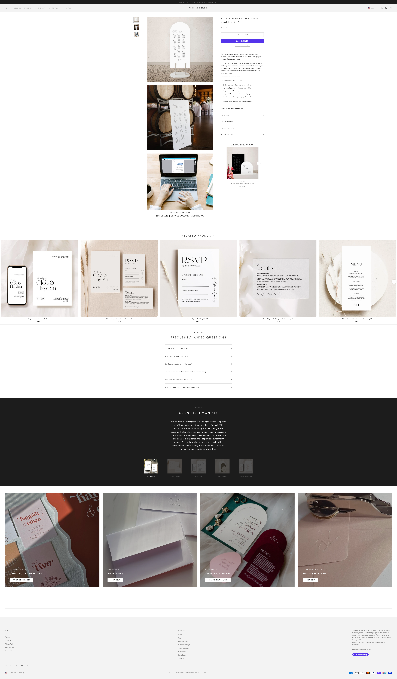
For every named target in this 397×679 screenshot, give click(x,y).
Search (7, 630)
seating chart (244, 54)
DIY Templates (54, 8)
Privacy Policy (9, 644)
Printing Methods (183, 648)
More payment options (242, 46)
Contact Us (181, 658)
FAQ (6, 634)
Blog (179, 638)
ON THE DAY (40, 8)
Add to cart (242, 35)
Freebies (7, 637)
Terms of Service (10, 651)
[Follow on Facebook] (6, 666)
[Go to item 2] (136, 27)
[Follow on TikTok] (27, 666)
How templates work (218, 580)
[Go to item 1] (136, 20)
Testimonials (182, 651)
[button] (394, 282)
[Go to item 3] (136, 35)
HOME (7, 8)
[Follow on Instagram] (11, 666)
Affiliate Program (183, 641)
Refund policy (9, 647)
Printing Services (21, 580)
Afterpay (8, 640)
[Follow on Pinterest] (17, 666)
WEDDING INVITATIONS (22, 8)
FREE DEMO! (239, 108)
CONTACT (68, 8)
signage (254, 70)
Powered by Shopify (198, 673)
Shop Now (115, 580)
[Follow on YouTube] (22, 666)
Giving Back (181, 655)
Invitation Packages (184, 645)
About (180, 634)
